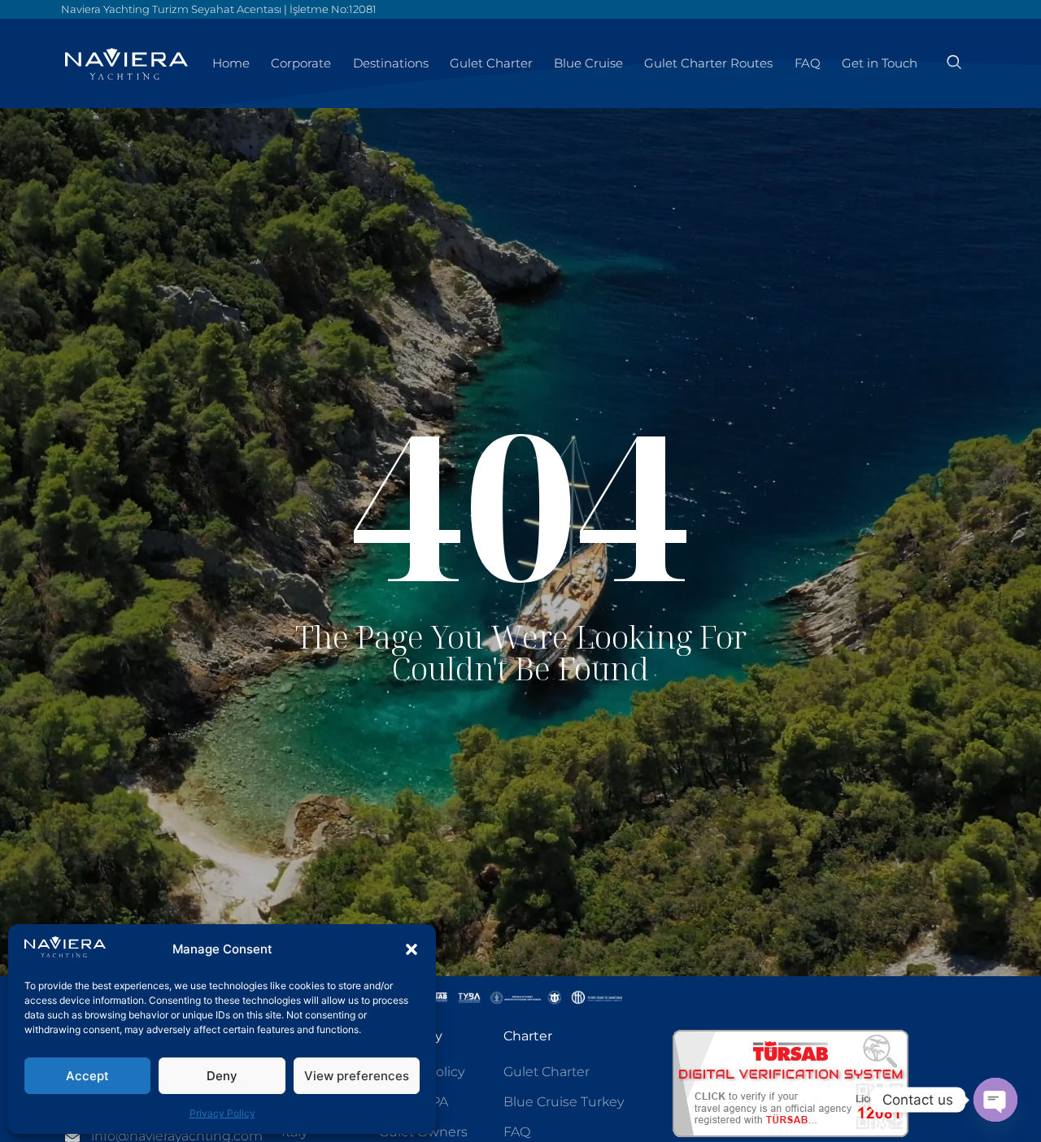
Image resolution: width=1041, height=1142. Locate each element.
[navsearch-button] (954, 63)
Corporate (301, 63)
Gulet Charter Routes (708, 63)
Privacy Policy (222, 1113)
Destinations (391, 63)
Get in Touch (879, 63)
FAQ (808, 63)
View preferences (356, 1075)
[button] (411, 949)
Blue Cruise (588, 63)
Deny (222, 1075)
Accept (87, 1075)
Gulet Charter (491, 63)
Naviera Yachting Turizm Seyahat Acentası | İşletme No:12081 (219, 8)
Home (231, 63)
